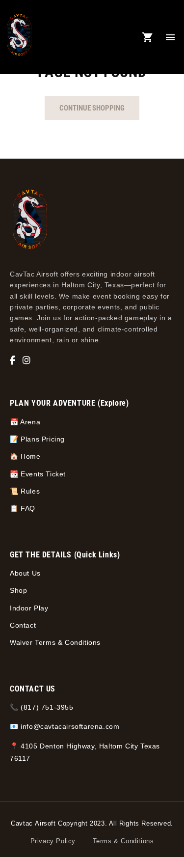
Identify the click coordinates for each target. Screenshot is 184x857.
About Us (25, 573)
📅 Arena (25, 422)
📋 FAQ (22, 508)
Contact (23, 625)
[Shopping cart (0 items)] (148, 37)
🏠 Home (25, 456)
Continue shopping (92, 108)
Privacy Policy (53, 841)
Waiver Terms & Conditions (55, 642)
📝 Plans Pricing (37, 439)
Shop (18, 590)
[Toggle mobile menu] (170, 37)
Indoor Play (29, 608)
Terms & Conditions (123, 841)
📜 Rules (25, 491)
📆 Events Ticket (38, 474)
